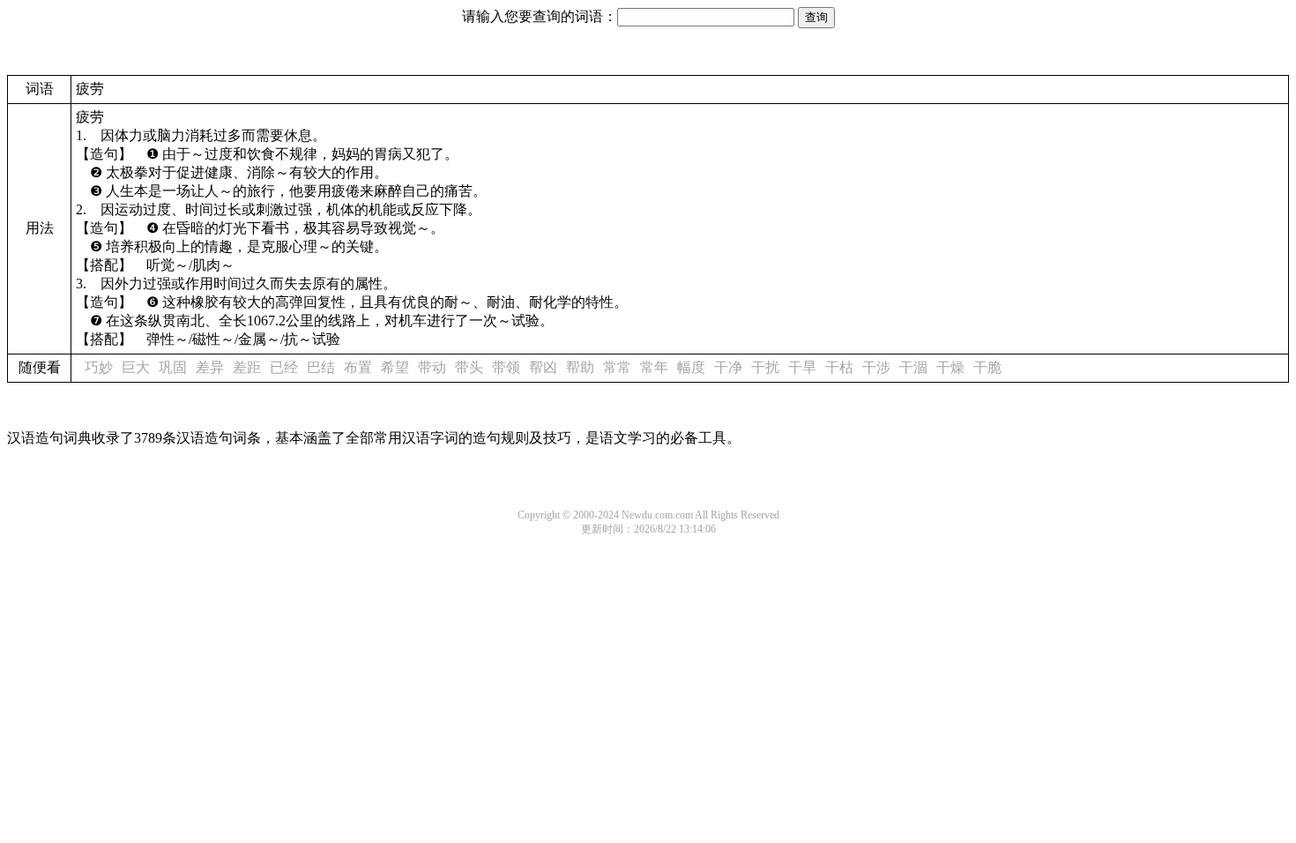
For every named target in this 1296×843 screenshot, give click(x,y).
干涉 (876, 367)
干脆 (987, 367)
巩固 (173, 367)
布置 (358, 367)
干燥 (950, 367)
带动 (432, 367)
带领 (506, 367)
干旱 (802, 367)
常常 (617, 367)
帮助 (580, 367)
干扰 (765, 367)
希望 (395, 367)
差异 (210, 367)
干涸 (913, 367)
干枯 (839, 367)
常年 (654, 367)
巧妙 (99, 367)
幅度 (691, 367)
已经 (284, 367)
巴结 (321, 367)
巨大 (136, 367)
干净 (728, 367)
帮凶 (543, 367)
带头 (469, 367)
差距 (247, 367)
